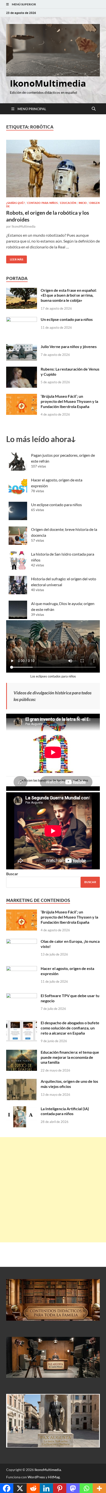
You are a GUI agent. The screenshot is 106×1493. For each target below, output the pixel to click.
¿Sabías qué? (15, 203)
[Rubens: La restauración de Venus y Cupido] (21, 369)
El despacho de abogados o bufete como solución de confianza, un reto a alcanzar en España (70, 1027)
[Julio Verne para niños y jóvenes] (21, 347)
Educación (68, 203)
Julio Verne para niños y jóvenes (69, 346)
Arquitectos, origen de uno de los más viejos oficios (69, 1084)
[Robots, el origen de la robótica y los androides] (53, 168)
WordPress (36, 1477)
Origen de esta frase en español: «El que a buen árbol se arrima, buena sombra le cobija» (69, 295)
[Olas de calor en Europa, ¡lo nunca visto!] (21, 941)
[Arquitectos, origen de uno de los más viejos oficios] (21, 1081)
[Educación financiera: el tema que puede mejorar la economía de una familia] (21, 1052)
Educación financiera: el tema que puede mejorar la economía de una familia (70, 1057)
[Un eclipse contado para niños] (21, 319)
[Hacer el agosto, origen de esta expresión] (21, 969)
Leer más (14, 258)
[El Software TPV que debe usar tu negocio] (21, 996)
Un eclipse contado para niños (67, 319)
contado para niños (42, 203)
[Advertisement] (53, 1189)
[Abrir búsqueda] (93, 109)
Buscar (12, 873)
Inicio (83, 203)
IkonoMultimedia (48, 83)
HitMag (54, 1477)
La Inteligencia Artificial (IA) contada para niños (65, 1111)
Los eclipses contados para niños (53, 676)
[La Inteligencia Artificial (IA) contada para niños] (21, 1109)
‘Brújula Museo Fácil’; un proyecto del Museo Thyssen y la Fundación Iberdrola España (69, 401)
